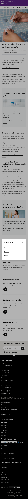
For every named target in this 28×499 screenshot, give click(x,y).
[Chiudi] (23, 242)
